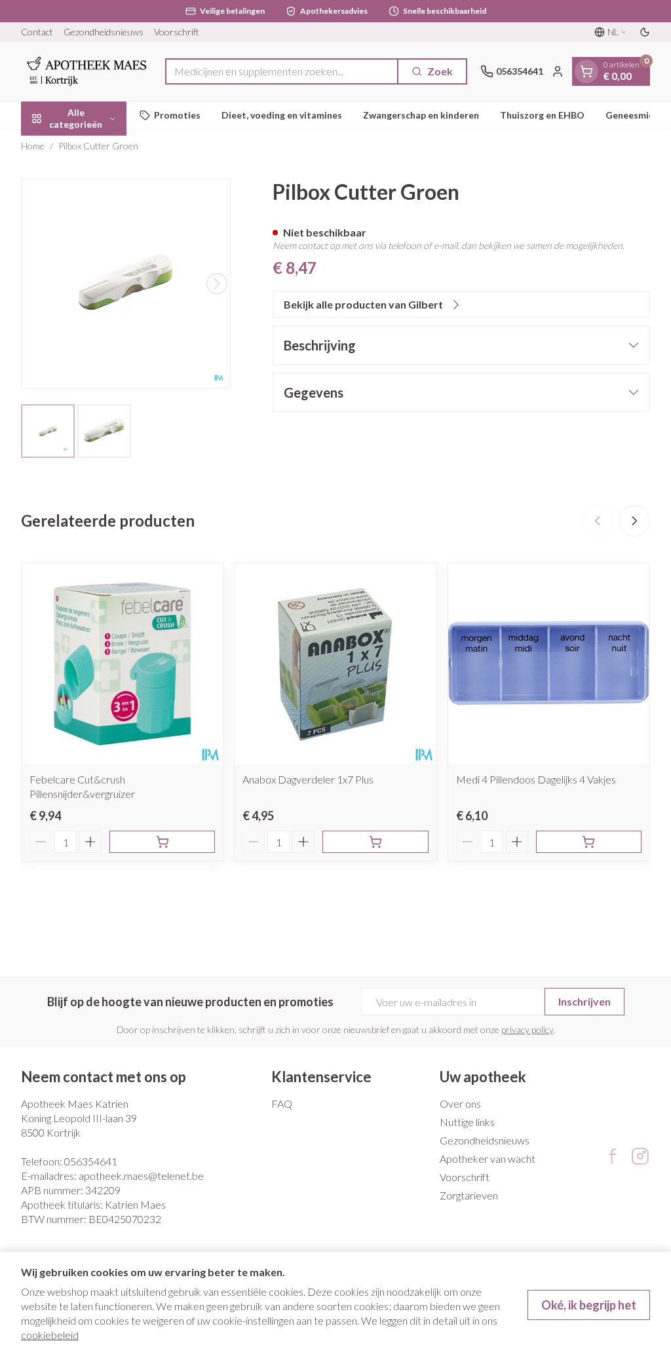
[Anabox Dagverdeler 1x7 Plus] (335, 663)
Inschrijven (584, 1001)
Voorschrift (176, 31)
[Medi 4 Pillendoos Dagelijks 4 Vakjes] (548, 663)
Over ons (460, 1103)
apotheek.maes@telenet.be (141, 1175)
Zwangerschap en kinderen (421, 115)
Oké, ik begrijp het (588, 1305)
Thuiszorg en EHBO (542, 115)
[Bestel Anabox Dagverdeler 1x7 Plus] (375, 842)
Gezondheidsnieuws (104, 31)
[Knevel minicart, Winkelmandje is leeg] (586, 71)
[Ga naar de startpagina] (86, 71)
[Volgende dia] (634, 521)
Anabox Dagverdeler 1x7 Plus (308, 779)
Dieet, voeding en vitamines (281, 115)
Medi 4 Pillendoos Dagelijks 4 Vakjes (536, 779)
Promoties (177, 115)
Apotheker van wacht (487, 1158)
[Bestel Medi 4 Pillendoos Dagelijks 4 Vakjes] (589, 842)
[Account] (557, 71)
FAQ (281, 1103)
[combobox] (281, 71)
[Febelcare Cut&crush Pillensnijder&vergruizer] (122, 663)
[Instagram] (640, 1156)
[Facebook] (613, 1156)
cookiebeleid (50, 1335)
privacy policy (527, 1029)
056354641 (90, 1161)
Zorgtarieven (469, 1195)
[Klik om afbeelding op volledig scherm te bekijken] (126, 283)
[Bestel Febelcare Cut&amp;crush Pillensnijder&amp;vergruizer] (162, 842)
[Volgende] (216, 283)
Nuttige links (467, 1122)
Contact (37, 31)
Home (33, 145)
